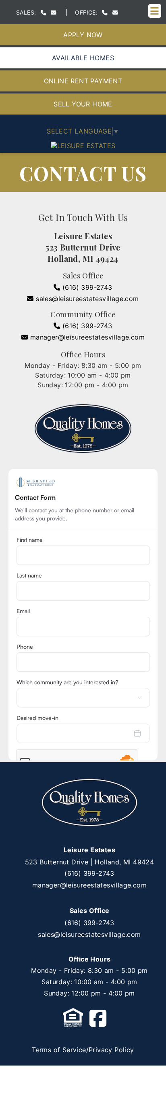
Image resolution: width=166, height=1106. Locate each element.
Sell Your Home (83, 104)
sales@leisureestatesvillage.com (86, 299)
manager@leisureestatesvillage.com (86, 337)
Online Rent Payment (83, 80)
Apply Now (83, 34)
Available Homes (83, 57)
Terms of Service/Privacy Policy (83, 1049)
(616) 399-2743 (86, 287)
